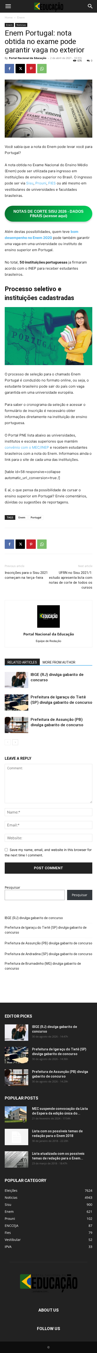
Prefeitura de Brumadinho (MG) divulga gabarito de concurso (43, 966)
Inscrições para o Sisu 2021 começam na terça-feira (26, 575)
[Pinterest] (31, 68)
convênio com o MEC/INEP (27, 447)
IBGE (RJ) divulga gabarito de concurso (34, 918)
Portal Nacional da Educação (27, 58)
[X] (20, 68)
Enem (21, 17)
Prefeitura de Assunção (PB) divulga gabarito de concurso (48, 943)
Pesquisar (12, 887)
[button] (8, 6)
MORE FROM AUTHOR (59, 662)
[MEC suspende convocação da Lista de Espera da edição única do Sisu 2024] (16, 1114)
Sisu (29, 183)
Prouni (40, 183)
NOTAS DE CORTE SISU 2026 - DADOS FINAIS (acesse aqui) (48, 213)
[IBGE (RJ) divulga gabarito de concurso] (16, 680)
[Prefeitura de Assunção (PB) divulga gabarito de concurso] (16, 725)
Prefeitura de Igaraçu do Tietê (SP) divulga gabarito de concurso (46, 930)
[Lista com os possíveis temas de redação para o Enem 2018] (16, 1137)
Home (9, 17)
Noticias (21, 24)
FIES (52, 183)
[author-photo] (48, 628)
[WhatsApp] (42, 68)
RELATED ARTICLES (22, 662)
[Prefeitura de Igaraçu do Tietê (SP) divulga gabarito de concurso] (16, 702)
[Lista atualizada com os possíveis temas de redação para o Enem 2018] (16, 1159)
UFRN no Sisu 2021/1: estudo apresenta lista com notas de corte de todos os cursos (70, 580)
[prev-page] (8, 742)
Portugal (36, 517)
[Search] (90, 6)
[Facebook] (9, 68)
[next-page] (15, 742)
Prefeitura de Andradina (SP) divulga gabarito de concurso (48, 954)
